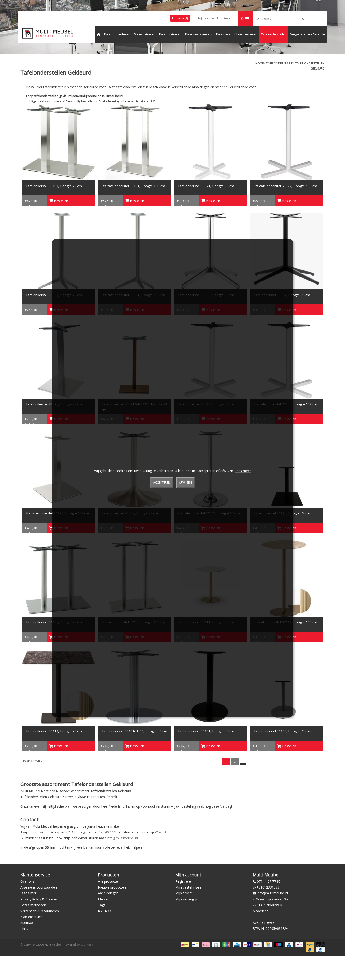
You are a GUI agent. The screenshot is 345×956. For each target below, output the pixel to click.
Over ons (27, 881)
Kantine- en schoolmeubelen (236, 34)
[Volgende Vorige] (243, 764)
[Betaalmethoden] (184, 944)
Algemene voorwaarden (38, 887)
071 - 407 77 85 (269, 881)
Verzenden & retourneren (39, 911)
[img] (303, 19)
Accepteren (161, 483)
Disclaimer (28, 893)
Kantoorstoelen (170, 34)
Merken (103, 899)
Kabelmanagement (198, 34)
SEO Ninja (86, 945)
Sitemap (26, 922)
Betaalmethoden (33, 905)
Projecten (178, 18)
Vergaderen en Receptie (307, 34)
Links (24, 928)
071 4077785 (108, 832)
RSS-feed (105, 911)
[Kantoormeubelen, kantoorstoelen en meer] (47, 33)
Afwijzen (185, 483)
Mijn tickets (184, 893)
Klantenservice (31, 917)
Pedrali (29, 206)
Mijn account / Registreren (215, 18)
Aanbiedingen (108, 893)
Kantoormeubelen (117, 34)
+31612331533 (268, 887)
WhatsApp (162, 832)
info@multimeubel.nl (122, 838)
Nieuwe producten (112, 887)
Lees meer (243, 471)
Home (259, 63)
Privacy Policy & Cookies (39, 899)
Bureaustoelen (144, 34)
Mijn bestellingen (188, 887)
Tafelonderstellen (274, 34)
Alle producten (109, 881)
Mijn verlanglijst (187, 899)
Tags (101, 905)
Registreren (184, 881)
